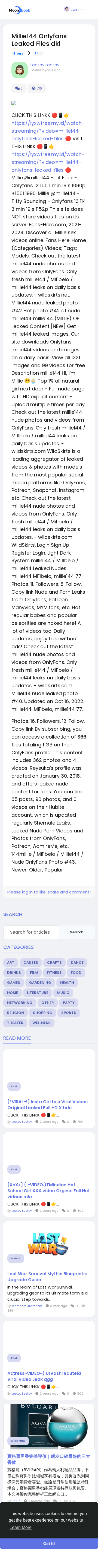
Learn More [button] (21, 1527)
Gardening (40, 982)
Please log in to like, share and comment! (49, 892)
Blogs (18, 53)
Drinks (14, 972)
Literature (37, 992)
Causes (30, 962)
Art (10, 962)
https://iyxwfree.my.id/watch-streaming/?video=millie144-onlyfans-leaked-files (47, 131)
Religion (15, 1012)
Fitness (54, 972)
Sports (68, 1012)
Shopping (42, 1012)
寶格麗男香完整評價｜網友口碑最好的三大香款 (48, 1459)
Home (12, 992)
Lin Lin (15, 1501)
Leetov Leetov (44, 65)
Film (38, 53)
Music (63, 992)
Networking (19, 1002)
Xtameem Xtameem (26, 1306)
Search (77, 932)
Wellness (41, 1022)
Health (67, 982)
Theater (15, 1022)
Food (76, 972)
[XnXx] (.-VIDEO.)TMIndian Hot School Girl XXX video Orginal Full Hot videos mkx (48, 1191)
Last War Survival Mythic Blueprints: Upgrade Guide (47, 1277)
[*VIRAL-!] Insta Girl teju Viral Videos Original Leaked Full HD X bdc (47, 1105)
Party (69, 1002)
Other (47, 1002)
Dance (77, 962)
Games (13, 982)
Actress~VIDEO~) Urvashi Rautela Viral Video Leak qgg (44, 1376)
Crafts (54, 962)
